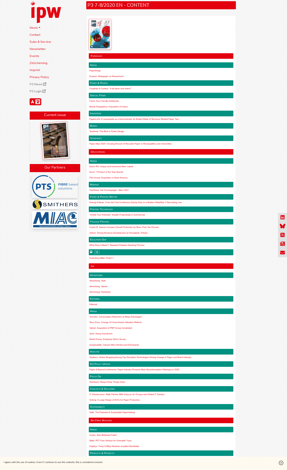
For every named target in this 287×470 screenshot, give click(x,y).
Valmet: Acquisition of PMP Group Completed (110, 328)
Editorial (93, 304)
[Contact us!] (282, 252)
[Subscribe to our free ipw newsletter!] (282, 243)
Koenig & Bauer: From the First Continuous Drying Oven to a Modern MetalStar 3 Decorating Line (135, 202)
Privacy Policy (39, 77)
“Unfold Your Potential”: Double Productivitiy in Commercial (117, 215)
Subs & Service (40, 42)
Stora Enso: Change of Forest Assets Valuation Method (115, 322)
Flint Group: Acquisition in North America (108, 177)
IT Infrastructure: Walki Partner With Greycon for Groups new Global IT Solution (127, 394)
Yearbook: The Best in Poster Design (106, 131)
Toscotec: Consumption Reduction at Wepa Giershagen (115, 317)
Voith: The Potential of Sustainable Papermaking (112, 412)
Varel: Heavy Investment (100, 333)
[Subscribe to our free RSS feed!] (282, 235)
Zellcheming (38, 63)
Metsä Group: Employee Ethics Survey (107, 339)
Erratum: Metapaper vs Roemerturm (106, 76)
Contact (35, 35)
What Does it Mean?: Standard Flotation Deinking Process (116, 245)
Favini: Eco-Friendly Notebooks (104, 101)
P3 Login (36, 91)
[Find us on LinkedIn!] (282, 217)
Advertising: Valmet (98, 286)
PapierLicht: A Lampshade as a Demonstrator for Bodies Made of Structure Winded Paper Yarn (134, 119)
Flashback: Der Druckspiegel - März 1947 (109, 190)
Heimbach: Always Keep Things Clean (107, 382)
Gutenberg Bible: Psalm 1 (101, 258)
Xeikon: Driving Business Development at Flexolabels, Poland (118, 233)
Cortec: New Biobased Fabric (103, 435)
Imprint (35, 70)
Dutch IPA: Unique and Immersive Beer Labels (111, 166)
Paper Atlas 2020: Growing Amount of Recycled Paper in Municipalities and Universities (130, 144)
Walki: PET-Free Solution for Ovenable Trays (110, 440)
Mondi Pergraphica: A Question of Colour (108, 106)
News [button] (34, 28)
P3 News (36, 84)
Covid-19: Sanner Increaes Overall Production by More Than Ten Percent (124, 227)
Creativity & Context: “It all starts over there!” (110, 88)
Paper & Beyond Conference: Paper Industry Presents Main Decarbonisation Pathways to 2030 (134, 369)
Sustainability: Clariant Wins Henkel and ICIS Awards (114, 345)
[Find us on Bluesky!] (282, 226)
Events (34, 56)
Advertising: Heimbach (100, 292)
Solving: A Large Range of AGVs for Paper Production (114, 400)
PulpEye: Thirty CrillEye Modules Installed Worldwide (114, 446)
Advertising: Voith (97, 280)
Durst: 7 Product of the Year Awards (106, 172)
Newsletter (38, 49)
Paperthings (95, 70)
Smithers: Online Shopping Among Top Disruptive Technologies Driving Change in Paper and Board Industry (140, 357)
